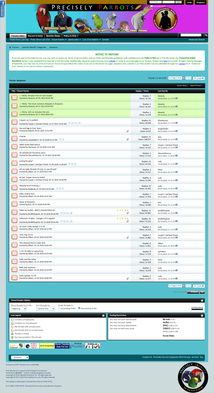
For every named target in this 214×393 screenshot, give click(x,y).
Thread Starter (23, 91)
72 (150, 211)
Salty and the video (27, 259)
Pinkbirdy (31, 189)
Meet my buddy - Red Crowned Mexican (37, 210)
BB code (166, 319)
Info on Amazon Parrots (38, 112)
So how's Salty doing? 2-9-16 (32, 227)
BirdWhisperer (34, 214)
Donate (105, 39)
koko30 (31, 131)
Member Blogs (53, 36)
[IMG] (165, 325)
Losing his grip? (26, 161)
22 (150, 162)
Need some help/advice (29, 145)
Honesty (31, 98)
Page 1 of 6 (176, 78)
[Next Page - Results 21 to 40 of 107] (195, 78)
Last (199, 78)
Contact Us (147, 357)
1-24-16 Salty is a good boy (31, 251)
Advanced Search (197, 39)
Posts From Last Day (19, 39)
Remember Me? (159, 6)
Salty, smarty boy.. (27, 194)
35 (150, 219)
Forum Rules (168, 336)
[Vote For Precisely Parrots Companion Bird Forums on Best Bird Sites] (47, 348)
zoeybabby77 (33, 140)
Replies (139, 91)
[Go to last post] (177, 99)
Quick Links (73, 39)
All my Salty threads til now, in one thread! (38, 169)
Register (201, 2)
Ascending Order (68, 308)
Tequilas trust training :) (29, 186)
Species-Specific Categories (34, 47)
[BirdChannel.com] (16, 348)
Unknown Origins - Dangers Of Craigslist (37, 218)
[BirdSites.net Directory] (92, 348)
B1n (29, 205)
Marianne (32, 147)
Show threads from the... (22, 305)
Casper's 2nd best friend (38, 124)
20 (150, 186)
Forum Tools (181, 86)
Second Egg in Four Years (30, 128)
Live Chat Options (90, 39)
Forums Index (18, 36)
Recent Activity (35, 36)
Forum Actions (58, 39)
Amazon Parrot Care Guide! (40, 96)
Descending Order (88, 308)
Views (146, 91)
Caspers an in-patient (28, 120)
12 (150, 137)
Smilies (166, 322)
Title (13, 91)
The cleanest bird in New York (32, 243)
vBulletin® (19, 373)
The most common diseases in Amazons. (45, 104)
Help (189, 2)
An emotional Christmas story (32, 153)
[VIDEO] (166, 328)
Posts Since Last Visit (40, 39)
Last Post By (163, 91)
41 (150, 121)
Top (202, 292)
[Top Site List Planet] (77, 348)
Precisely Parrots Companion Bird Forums (171, 357)
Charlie (22, 136)
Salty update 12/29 (27, 276)
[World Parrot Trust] (31, 348)
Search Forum (195, 86)
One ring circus (26, 235)
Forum (15, 47)
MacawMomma (34, 155)
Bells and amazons (27, 267)
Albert (30, 172)
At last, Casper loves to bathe (32, 177)
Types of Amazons (27, 202)
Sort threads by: (43, 305)
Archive (195, 357)
